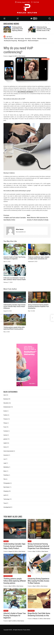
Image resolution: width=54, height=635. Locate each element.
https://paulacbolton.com (21, 231)
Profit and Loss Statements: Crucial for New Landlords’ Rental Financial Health (15, 278)
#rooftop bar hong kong (10, 40)
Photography (7, 483)
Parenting (6, 475)
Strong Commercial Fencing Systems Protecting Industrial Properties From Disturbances (38, 306)
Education (6, 403)
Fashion (6, 415)
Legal (5, 463)
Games (5, 435)
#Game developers (33, 40)
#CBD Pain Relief (9, 38)
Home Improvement (8, 451)
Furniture (6, 431)
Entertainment (7, 407)
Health (5, 443)
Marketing (6, 467)
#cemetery (28, 38)
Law (5, 459)
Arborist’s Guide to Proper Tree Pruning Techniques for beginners (14, 258)
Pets (5, 479)
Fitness (5, 423)
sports (5, 495)
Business (6, 399)
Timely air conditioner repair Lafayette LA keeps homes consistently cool (38, 258)
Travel (5, 503)
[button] (48, 23)
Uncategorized (7, 507)
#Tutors (34, 38)
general (5, 439)
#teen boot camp (19, 38)
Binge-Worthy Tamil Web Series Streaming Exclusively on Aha (39, 614)
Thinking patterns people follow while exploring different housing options (17, 29)
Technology (6, 499)
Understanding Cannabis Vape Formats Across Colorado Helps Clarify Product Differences (14, 306)
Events (5, 411)
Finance (5, 419)
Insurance (6, 455)
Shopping (6, 491)
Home (5, 447)
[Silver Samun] (10, 231)
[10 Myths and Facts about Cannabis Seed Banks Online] (1, 318)
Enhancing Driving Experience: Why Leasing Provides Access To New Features (43, 29)
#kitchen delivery (42, 38)
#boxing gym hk (22, 40)
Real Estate (6, 487)
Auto (5, 395)
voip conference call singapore (25, 91)
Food (5, 427)
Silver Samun (22, 56)
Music (5, 471)
